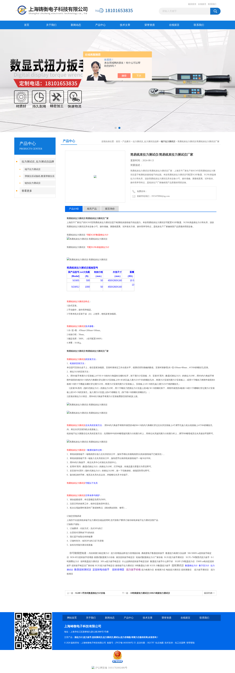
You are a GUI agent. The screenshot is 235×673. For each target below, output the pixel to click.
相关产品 (92, 208)
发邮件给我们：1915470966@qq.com (153, 196)
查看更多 (27, 190)
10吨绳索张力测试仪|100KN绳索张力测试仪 (150, 593)
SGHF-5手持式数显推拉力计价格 (90, 593)
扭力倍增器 (125, 637)
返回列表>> (209, 593)
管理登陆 (190, 643)
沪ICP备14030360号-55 (125, 643)
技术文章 (125, 25)
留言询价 (110, 208)
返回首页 (192, 4)
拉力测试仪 (108, 637)
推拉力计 (78, 637)
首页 (26, 25)
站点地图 (159, 643)
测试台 (117, 637)
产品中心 (100, 25)
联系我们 (212, 4)
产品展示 (126, 141)
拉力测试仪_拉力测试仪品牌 (38, 161)
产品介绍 (74, 208)
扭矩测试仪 (97, 637)
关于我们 (51, 25)
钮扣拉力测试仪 (32, 183)
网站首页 (72, 617)
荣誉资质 (150, 25)
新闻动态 (76, 25)
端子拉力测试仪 (32, 169)
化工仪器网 (180, 643)
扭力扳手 (87, 637)
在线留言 (202, 4)
